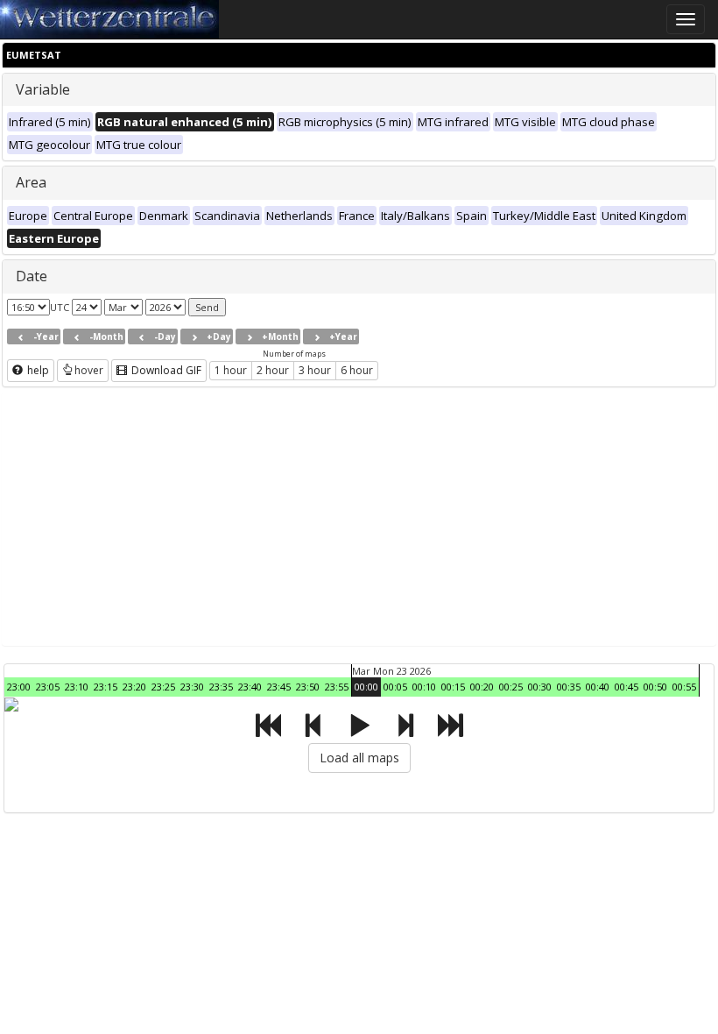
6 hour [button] (357, 370)
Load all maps (359, 757)
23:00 (19, 686)
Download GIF (165, 370)
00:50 (655, 686)
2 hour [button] (273, 370)
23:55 (336, 686)
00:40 (597, 686)
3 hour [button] (315, 370)
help (37, 370)
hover (88, 370)
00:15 (453, 686)
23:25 (163, 686)
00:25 (511, 686)
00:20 (482, 686)
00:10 (424, 686)
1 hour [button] (231, 370)
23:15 (105, 686)
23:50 (308, 686)
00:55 (684, 686)
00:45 (626, 686)
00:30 (540, 686)
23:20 (134, 686)
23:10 (76, 686)
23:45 (279, 686)
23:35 (221, 686)
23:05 (48, 686)
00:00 (366, 686)
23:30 (192, 686)
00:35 (569, 686)
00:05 (395, 686)
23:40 (250, 686)
